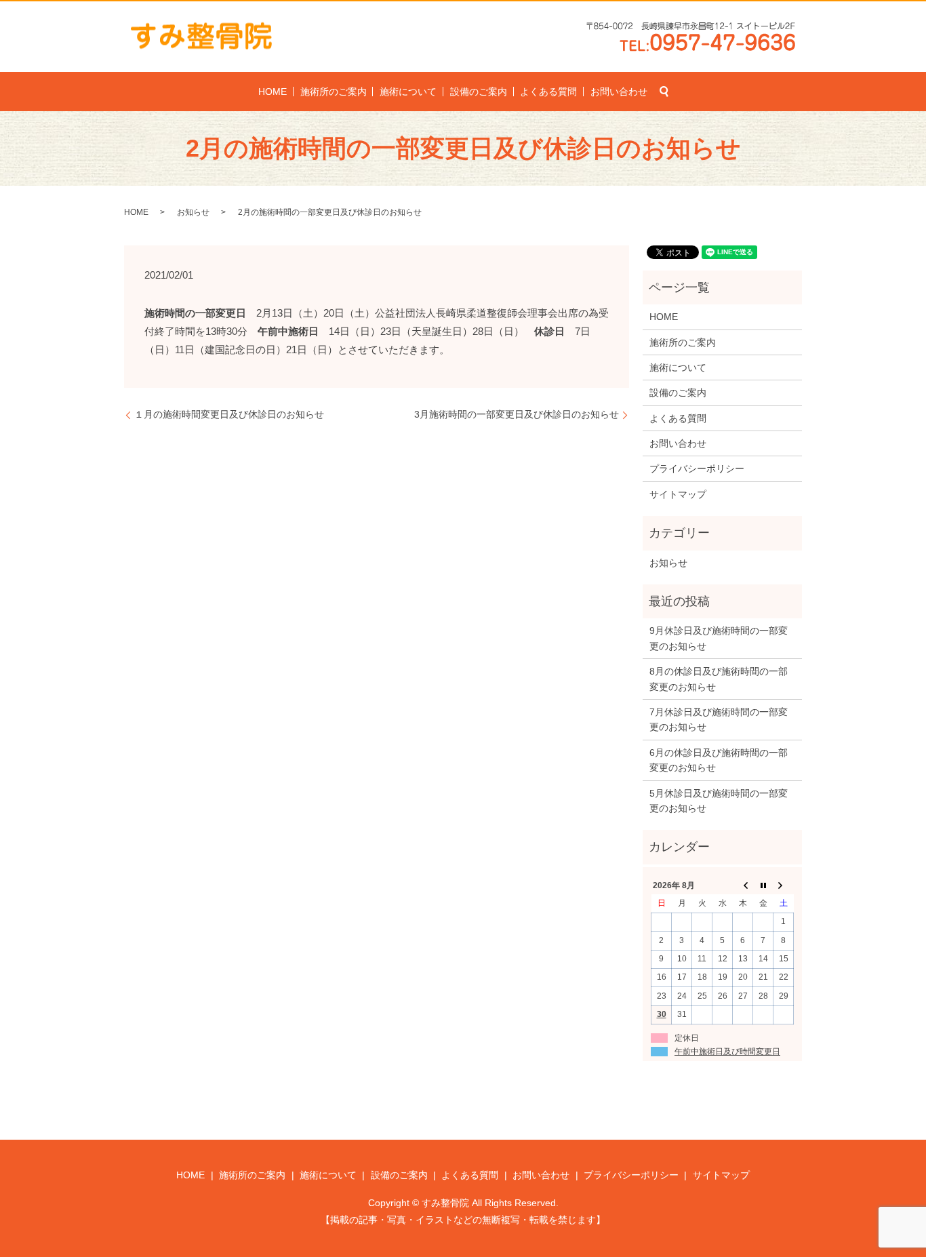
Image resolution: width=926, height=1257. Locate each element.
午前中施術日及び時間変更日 (727, 1051)
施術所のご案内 (333, 91)
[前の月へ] (743, 885)
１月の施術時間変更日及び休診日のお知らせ (229, 414)
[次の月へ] (783, 885)
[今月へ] (763, 885)
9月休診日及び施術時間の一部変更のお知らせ (718, 638)
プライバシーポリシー (696, 468)
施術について (408, 91)
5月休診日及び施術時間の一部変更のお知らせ (718, 801)
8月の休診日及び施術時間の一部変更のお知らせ (718, 679)
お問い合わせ (618, 91)
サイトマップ (677, 494)
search (664, 91)
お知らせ (193, 212)
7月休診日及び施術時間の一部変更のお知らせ (718, 719)
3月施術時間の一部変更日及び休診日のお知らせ (516, 414)
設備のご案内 (478, 91)
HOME (272, 91)
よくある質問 (548, 91)
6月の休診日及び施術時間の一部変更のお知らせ (718, 760)
